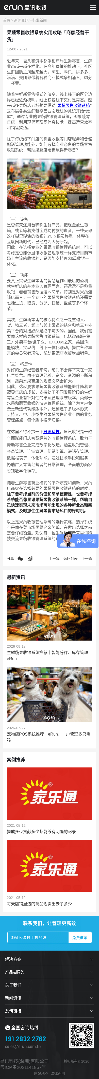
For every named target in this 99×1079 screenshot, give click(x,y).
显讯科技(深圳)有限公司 (24, 1061)
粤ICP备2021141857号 (23, 1067)
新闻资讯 (21, 20)
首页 (6, 20)
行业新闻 (39, 20)
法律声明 (58, 1073)
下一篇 (86, 558)
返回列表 (70, 558)
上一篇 (54, 558)
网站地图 (41, 1073)
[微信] (20, 558)
